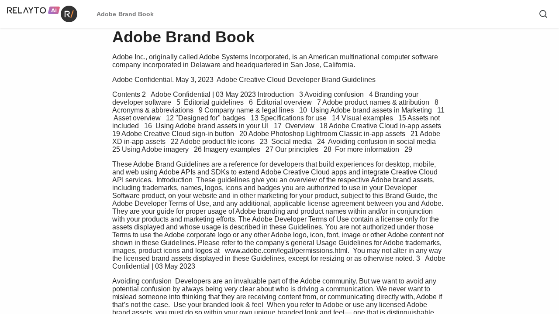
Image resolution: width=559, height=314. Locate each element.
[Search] (543, 14)
